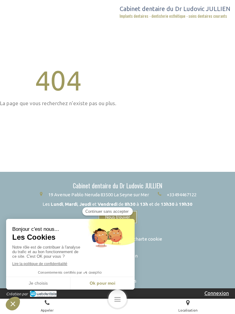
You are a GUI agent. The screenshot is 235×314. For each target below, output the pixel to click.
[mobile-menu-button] (117, 298)
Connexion (216, 293)
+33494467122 (181, 194)
